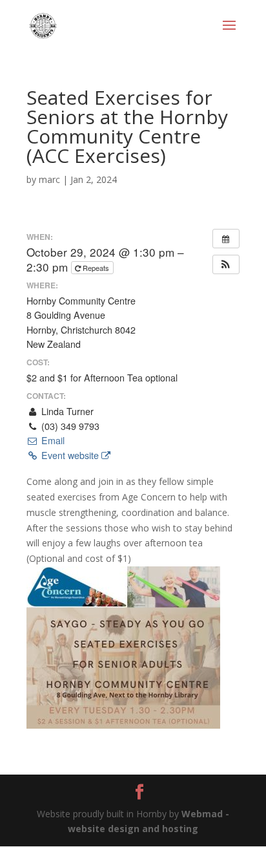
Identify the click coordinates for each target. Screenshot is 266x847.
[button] (226, 264)
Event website (70, 455)
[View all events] (226, 238)
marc (49, 179)
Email (51, 440)
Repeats (96, 268)
